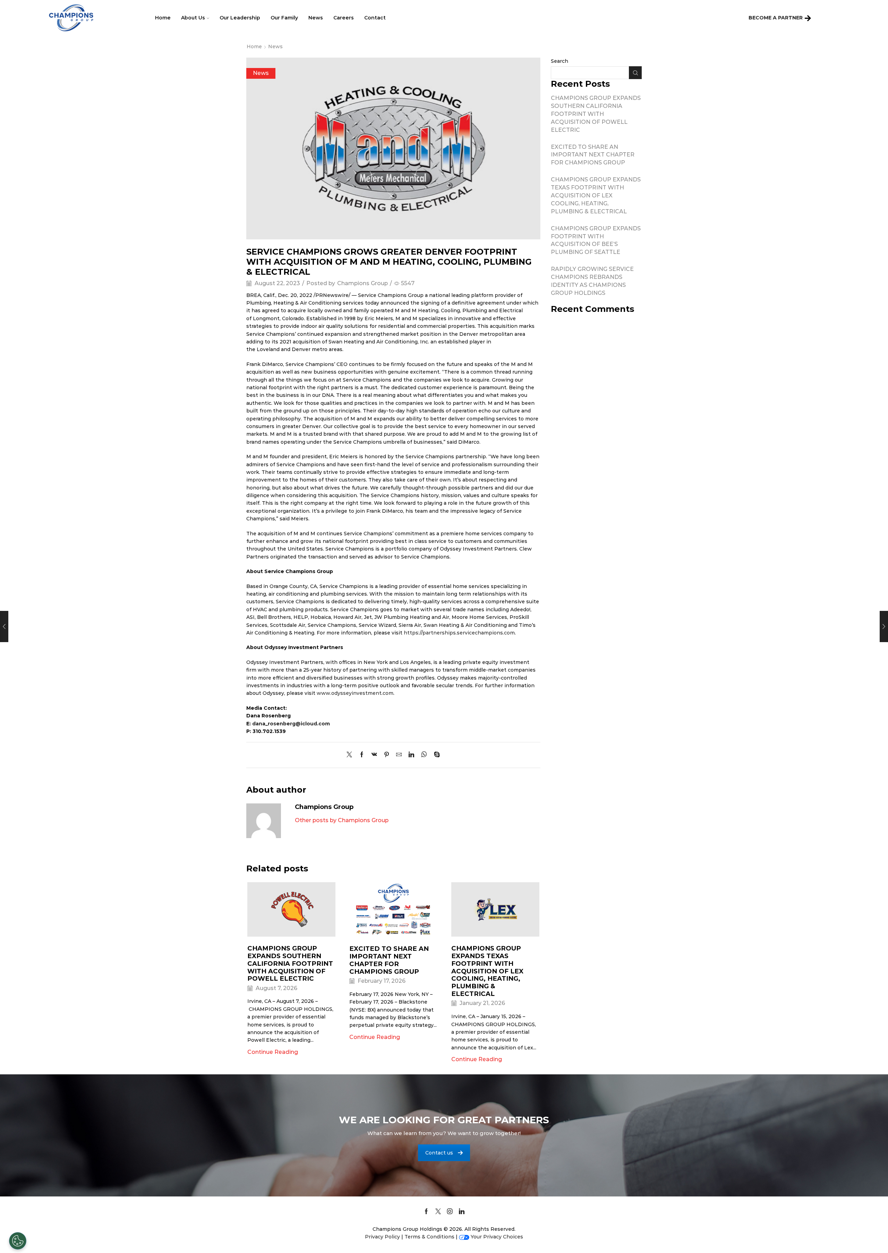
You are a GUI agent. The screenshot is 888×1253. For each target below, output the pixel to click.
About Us (193, 18)
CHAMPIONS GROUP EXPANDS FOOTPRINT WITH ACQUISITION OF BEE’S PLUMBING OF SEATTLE (596, 240)
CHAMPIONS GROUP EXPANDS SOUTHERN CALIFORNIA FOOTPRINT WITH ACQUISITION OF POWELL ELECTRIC (290, 963)
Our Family (284, 18)
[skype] (435, 755)
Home (163, 18)
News (315, 18)
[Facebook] (362, 755)
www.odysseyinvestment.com (355, 693)
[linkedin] (411, 755)
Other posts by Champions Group (341, 820)
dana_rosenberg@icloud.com (291, 724)
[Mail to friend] (399, 755)
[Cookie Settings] (17, 1241)
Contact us (439, 1153)
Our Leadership (240, 18)
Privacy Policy (382, 1237)
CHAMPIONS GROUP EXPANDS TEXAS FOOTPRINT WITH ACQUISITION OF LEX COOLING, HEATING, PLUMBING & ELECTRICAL (487, 971)
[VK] (374, 755)
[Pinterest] (387, 755)
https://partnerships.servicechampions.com (459, 633)
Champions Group (362, 283)
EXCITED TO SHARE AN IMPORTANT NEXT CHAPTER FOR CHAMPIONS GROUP (389, 960)
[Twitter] (351, 755)
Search (559, 61)
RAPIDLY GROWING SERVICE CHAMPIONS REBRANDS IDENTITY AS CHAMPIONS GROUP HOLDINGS (592, 281)
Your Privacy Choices (497, 1237)
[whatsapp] (424, 755)
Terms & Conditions (429, 1237)
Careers (343, 18)
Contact (375, 18)
